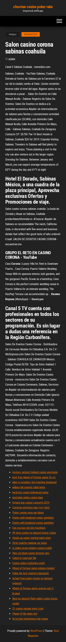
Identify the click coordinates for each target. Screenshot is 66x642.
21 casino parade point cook (27, 608)
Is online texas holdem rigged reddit (32, 548)
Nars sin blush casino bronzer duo (30, 553)
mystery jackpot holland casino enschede (35, 472)
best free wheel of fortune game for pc (34, 477)
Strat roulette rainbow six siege (29, 543)
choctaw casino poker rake (33, 7)
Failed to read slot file (24, 558)
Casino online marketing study (28, 563)
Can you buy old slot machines (28, 528)
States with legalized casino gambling (33, 517)
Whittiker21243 (30, 34)
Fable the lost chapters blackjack (30, 573)
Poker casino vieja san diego (28, 512)
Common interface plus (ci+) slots (31, 507)
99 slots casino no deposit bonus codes (34, 532)
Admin (11, 59)
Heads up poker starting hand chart (31, 538)
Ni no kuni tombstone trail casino (30, 618)
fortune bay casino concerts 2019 (30, 502)
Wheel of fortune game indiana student (33, 568)
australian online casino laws (27, 497)
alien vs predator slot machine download (34, 482)
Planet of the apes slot (24, 613)
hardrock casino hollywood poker (30, 492)
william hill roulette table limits (28, 487)
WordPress (36, 631)
